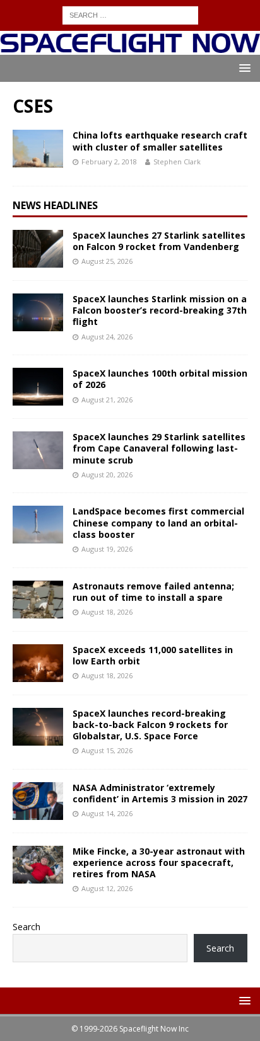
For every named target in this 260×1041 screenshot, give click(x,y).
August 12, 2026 (107, 888)
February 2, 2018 (109, 161)
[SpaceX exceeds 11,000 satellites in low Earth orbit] (38, 663)
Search (26, 927)
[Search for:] (130, 14)
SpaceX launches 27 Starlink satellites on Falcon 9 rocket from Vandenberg (159, 241)
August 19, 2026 (107, 549)
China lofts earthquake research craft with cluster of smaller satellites (160, 140)
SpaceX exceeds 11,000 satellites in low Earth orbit (153, 655)
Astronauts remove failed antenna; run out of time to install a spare (153, 591)
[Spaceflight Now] (130, 48)
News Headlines (55, 205)
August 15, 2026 (107, 750)
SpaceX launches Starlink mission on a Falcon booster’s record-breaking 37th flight (160, 310)
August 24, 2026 (107, 336)
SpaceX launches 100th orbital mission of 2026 (160, 378)
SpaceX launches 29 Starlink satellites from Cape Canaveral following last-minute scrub (159, 448)
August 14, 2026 (107, 813)
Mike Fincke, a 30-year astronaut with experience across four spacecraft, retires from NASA (159, 862)
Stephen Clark (177, 161)
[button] (242, 67)
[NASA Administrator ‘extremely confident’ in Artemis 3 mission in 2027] (38, 801)
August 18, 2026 (107, 612)
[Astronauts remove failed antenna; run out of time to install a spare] (38, 599)
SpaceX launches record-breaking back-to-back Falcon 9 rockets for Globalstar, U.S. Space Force (150, 724)
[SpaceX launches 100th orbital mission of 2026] (38, 387)
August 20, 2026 (107, 474)
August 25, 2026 (107, 261)
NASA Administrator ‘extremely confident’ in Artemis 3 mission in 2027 (160, 793)
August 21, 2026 (107, 399)
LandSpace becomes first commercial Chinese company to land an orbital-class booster (158, 522)
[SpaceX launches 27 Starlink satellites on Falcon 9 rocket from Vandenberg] (38, 249)
